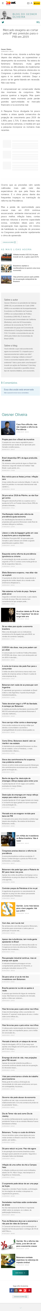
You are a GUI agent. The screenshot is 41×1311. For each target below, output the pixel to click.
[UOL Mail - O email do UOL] (28, 3)
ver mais (19, 1273)
